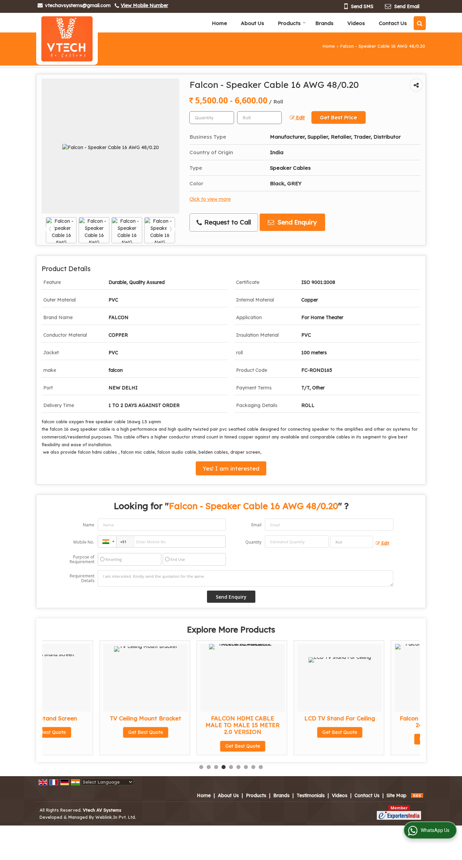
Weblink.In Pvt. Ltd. (115, 817)
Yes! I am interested (231, 468)
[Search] (420, 23)
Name (88, 525)
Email (256, 525)
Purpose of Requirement (82, 559)
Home (219, 23)
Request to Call (227, 222)
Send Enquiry (296, 222)
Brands (324, 23)
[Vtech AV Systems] (67, 39)
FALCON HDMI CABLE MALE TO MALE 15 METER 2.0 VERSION (185, 725)
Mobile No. (83, 542)
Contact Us (393, 23)
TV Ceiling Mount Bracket (88, 718)
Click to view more (210, 199)
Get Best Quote (88, 732)
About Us (252, 23)
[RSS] (417, 795)
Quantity (253, 542)
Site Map (397, 795)
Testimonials (311, 795)
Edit (300, 117)
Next (170, 229)
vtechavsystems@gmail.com (78, 5)
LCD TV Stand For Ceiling (282, 718)
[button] (144, 5)
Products (289, 23)
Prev (50, 229)
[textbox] (259, 117)
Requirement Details (82, 578)
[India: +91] (107, 541)
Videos (356, 23)
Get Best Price (338, 117)
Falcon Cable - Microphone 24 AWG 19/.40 (379, 721)
